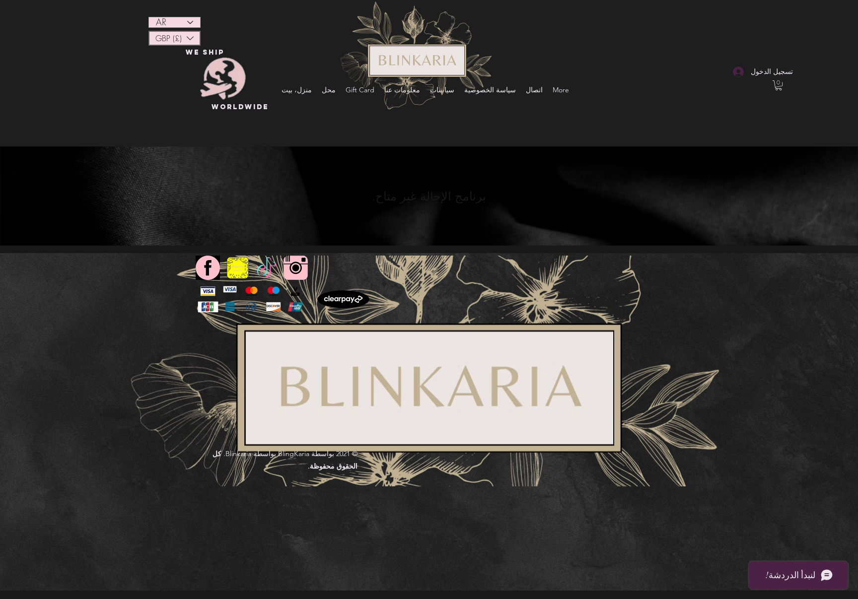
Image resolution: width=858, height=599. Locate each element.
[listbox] (174, 38)
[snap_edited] (237, 268)
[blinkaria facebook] (208, 268)
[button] (174, 38)
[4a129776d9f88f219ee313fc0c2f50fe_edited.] (266, 268)
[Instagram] (296, 268)
